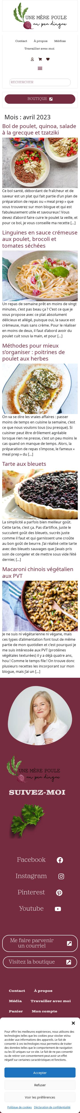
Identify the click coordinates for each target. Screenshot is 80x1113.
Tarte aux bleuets (24, 463)
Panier (16, 1011)
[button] (73, 1023)
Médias (60, 41)
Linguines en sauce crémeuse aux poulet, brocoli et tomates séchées (40, 239)
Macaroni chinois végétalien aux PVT (37, 572)
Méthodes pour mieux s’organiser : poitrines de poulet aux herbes (33, 352)
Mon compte (44, 1011)
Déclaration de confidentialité (52, 1107)
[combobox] (40, 82)
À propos (41, 41)
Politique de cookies (19, 1107)
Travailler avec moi (39, 48)
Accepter (40, 1072)
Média (15, 1001)
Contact (21, 41)
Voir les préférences (40, 1097)
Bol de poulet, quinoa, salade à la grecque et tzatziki (39, 129)
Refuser (40, 1085)
